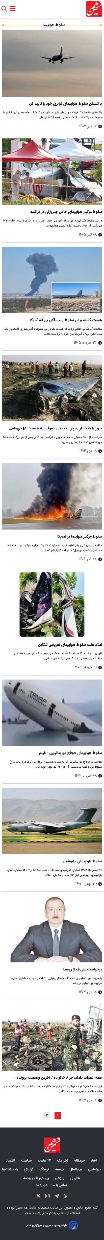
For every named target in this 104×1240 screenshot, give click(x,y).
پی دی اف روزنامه (36, 1178)
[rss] (65, 1197)
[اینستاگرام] (47, 1197)
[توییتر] (38, 1197)
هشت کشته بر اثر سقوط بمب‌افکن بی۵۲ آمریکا (66, 320)
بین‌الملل (76, 1170)
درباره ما (42, 1185)
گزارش (29, 1170)
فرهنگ (44, 1170)
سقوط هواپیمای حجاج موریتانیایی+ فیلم (70, 753)
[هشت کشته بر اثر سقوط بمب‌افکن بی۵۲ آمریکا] (52, 280)
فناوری (75, 1178)
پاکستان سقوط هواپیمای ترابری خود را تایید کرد (65, 104)
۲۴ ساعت (45, 1161)
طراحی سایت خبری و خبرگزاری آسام (46, 1225)
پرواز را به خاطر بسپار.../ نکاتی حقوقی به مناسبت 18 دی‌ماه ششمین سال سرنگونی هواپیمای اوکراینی (57, 428)
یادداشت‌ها (10, 1170)
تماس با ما (60, 1185)
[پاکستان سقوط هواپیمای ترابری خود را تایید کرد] (52, 63)
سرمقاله (80, 1161)
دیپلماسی (95, 1170)
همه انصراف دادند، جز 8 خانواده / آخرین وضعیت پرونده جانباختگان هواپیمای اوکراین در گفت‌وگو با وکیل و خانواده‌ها (55, 1078)
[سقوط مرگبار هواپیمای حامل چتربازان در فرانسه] (52, 171)
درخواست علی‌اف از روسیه (82, 969)
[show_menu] (12, 9)
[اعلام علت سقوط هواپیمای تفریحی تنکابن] (52, 604)
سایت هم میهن (26, 1208)
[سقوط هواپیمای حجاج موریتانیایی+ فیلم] (52, 713)
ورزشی (60, 1178)
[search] (4, 9)
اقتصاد (11, 1161)
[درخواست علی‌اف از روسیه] (52, 929)
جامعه (60, 1170)
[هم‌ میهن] (52, 1145)
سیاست (27, 1161)
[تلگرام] (56, 1197)
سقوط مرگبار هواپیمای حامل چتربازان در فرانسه (66, 212)
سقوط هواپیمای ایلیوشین (82, 861)
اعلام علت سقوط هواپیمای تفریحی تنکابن (70, 645)
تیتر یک (63, 1161)
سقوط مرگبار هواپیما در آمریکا (79, 537)
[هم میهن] (94, 9)
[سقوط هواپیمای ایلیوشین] (52, 821)
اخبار (94, 1161)
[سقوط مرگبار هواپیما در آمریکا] (52, 496)
